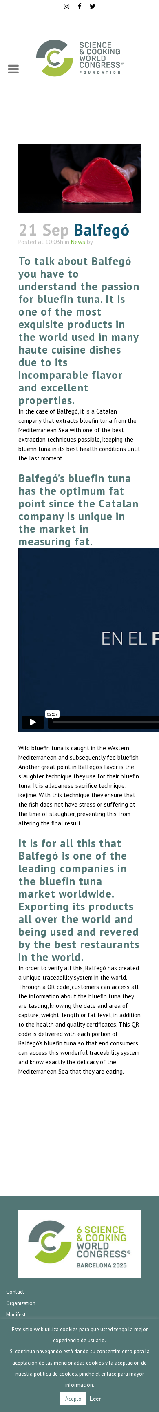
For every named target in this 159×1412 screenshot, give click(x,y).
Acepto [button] (73, 1398)
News (78, 242)
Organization (20, 1303)
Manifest (16, 1314)
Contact (15, 1291)
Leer (95, 1398)
